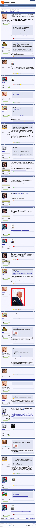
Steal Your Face (21, 193)
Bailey (3, 47)
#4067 (33, 285)
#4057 (33, 123)
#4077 (33, 455)
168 (16, 11)
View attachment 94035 (16, 94)
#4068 (33, 311)
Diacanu (3, 111)
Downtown (8, 172)
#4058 (33, 144)
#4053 (33, 58)
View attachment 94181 (16, 494)
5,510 (9, 99)
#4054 (33, 75)
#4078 (33, 475)
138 (14, 11)
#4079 (33, 490)
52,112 (9, 448)
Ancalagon (3, 167)
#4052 (33, 40)
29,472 (9, 50)
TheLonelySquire (26, 193)
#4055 (33, 90)
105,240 (9, 84)
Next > (18, 11)
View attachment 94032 (16, 109)
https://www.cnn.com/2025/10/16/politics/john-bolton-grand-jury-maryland (21, 511)
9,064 (9, 67)
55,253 (9, 187)
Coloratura (3, 19)
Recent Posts (2, 6)
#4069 (33, 325)
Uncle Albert (16, 193)
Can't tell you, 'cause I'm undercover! (7, 86)
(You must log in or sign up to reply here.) (30, 518)
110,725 (9, 277)
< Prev (6, 11)
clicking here (11, 525)
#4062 (33, 207)
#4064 (33, 237)
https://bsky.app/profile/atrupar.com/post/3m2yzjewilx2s (18, 170)
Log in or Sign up (32, 0)
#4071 (33, 367)
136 (12, 11)
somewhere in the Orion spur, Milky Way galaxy (6, 134)
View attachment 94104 (16, 271)
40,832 (9, 499)
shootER (12, 10)
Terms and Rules (34, 523)
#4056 (33, 104)
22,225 (9, 132)
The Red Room (6, 10)
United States (8, 295)
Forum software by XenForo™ (6, 523)
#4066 (33, 267)
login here (27, 524)
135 (11, 11)
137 (13, 11)
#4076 (33, 438)
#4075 (33, 422)
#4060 (33, 176)
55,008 (9, 432)
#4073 (33, 393)
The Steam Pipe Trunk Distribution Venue (7, 156)
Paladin (15, 52)
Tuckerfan (3, 82)
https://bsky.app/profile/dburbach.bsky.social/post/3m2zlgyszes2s (20, 230)
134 (10, 11)
